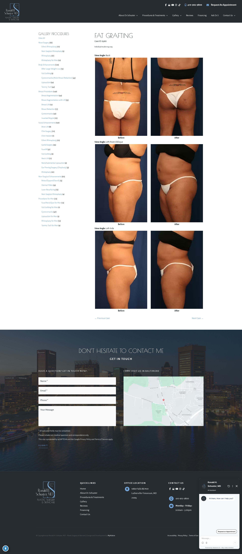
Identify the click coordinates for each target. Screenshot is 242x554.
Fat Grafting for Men (49, 207)
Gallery (83, 501)
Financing (84, 510)
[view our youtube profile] (172, 5)
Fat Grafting (46, 73)
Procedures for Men (46, 199)
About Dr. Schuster (88, 493)
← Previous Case (102, 318)
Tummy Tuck (46, 87)
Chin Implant (46, 136)
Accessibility (172, 536)
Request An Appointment (223, 5)
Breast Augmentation (49, 96)
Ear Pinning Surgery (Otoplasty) (53, 168)
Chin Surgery (46, 131)
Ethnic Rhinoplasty (48, 47)
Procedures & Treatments (92, 497)
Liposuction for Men (49, 216)
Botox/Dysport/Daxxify (50, 181)
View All (41, 38)
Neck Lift (45, 158)
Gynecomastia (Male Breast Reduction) (56, 78)
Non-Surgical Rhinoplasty (51, 51)
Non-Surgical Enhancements (49, 177)
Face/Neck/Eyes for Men (51, 203)
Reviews (84, 506)
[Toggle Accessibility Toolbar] (6, 548)
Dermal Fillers (47, 185)
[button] (136, 15)
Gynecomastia (47, 114)
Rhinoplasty (46, 56)
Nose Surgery (43, 43)
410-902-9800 (194, 5)
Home (83, 489)
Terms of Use (194, 536)
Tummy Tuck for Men (49, 225)
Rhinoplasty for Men (49, 60)
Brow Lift (45, 127)
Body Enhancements (46, 65)
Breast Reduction (48, 109)
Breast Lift (45, 105)
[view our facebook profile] (166, 5)
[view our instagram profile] (176, 5)
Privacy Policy (183, 536)
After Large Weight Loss (50, 69)
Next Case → (197, 318)
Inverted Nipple (47, 118)
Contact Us (85, 514)
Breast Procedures (45, 92)
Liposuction (45, 82)
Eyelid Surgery (47, 145)
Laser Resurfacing (48, 190)
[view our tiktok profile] (179, 5)
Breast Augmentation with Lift (53, 100)
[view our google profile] (169, 5)
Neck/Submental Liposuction (53, 163)
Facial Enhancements (46, 123)
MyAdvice (111, 536)
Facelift (44, 149)
